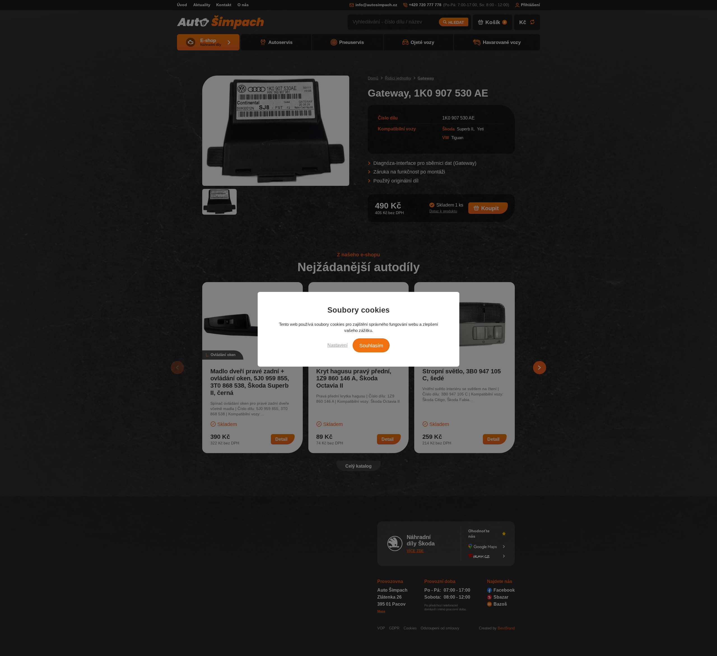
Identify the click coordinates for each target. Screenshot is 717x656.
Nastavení (337, 345)
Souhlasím (371, 345)
